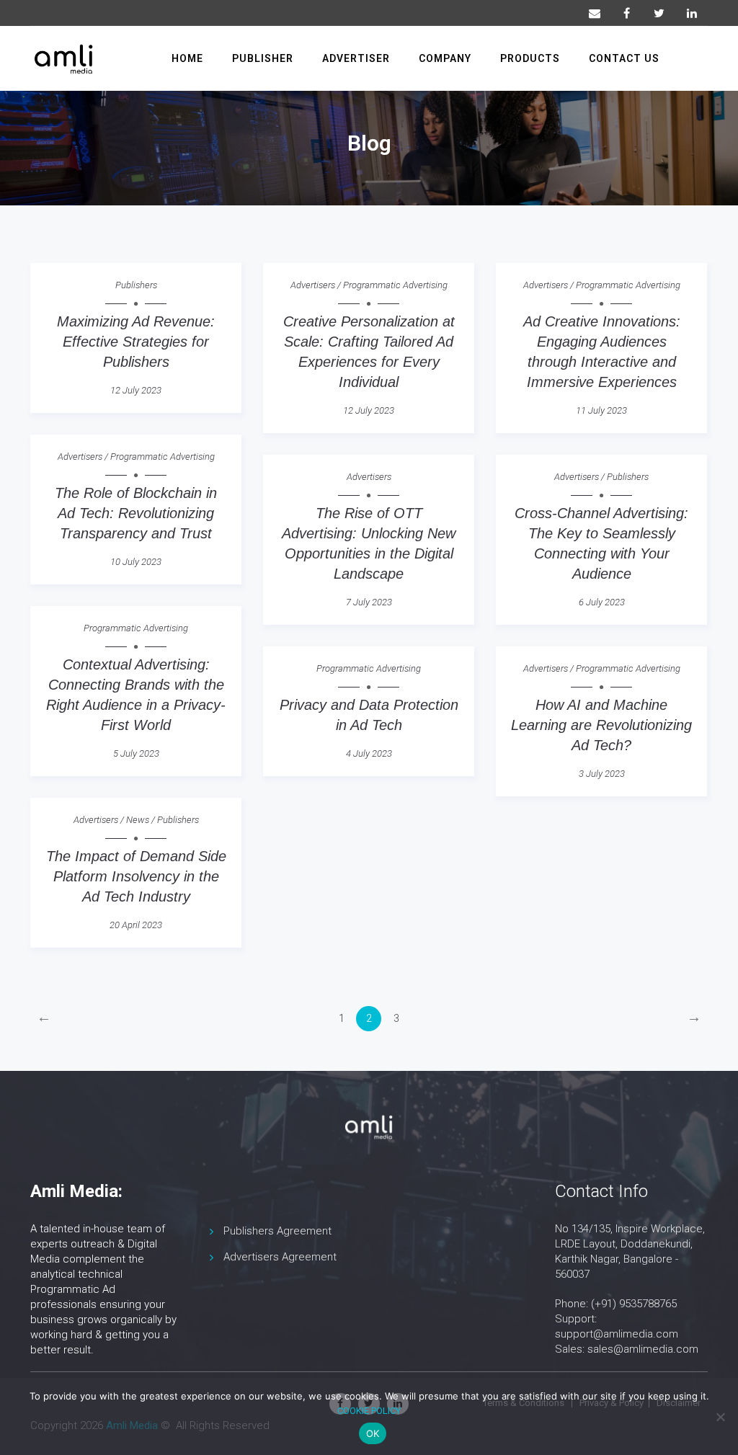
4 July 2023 (369, 753)
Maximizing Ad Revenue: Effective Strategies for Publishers (136, 341)
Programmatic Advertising (395, 285)
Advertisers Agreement (280, 1256)
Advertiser (356, 58)
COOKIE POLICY (369, 1410)
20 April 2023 (136, 925)
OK (373, 1433)
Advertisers (312, 285)
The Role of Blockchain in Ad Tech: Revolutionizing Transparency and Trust (136, 513)
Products (530, 58)
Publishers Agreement (277, 1230)
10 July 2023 (135, 561)
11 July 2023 (601, 410)
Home (187, 58)
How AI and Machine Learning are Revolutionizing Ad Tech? (601, 725)
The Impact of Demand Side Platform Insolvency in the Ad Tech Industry (136, 876)
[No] (720, 1417)
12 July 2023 (135, 390)
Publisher (262, 58)
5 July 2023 (136, 753)
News (137, 819)
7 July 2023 (369, 602)
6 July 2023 (602, 602)
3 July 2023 (602, 773)
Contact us (624, 58)
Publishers (136, 285)
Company (445, 58)
